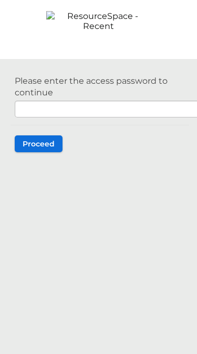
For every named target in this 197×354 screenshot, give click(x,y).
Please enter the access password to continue (91, 86)
